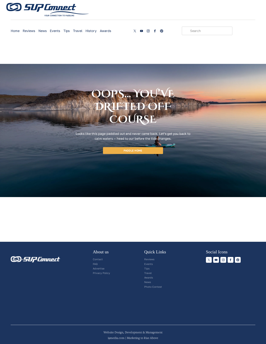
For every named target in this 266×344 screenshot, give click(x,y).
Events (55, 31)
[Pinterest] (161, 31)
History (91, 31)
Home (15, 31)
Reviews (29, 31)
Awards (105, 31)
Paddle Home (133, 150)
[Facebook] (155, 31)
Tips (66, 31)
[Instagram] (148, 31)
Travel (77, 31)
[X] (135, 31)
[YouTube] (141, 31)
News (42, 31)
